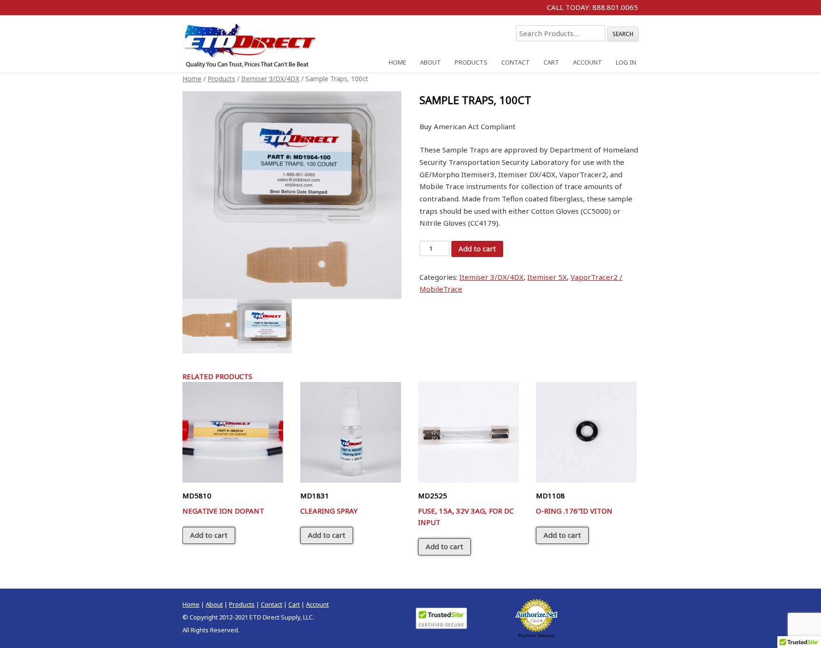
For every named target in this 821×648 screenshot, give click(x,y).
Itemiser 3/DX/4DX (270, 78)
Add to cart (477, 248)
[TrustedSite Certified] (441, 618)
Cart (551, 62)
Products (471, 62)
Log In (626, 62)
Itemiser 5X (547, 277)
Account (587, 62)
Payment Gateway (536, 635)
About (430, 62)
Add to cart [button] (209, 535)
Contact (515, 62)
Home (397, 62)
